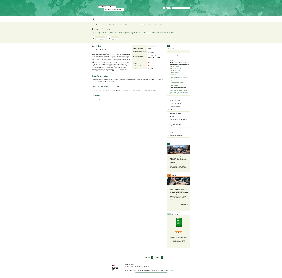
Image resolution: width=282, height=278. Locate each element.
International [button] (133, 19)
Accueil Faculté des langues (97, 24)
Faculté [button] (98, 19)
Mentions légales (164, 270)
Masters (110, 24)
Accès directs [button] (184, 19)
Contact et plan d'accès (131, 268)
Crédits (171, 270)
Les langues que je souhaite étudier (181, 8)
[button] (169, 19)
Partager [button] (147, 257)
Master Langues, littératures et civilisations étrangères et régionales (126, 24)
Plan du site (157, 270)
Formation (105, 24)
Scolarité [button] (115, 19)
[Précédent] (187, 144)
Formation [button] (106, 19)
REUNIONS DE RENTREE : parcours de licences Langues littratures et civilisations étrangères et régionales (178, 191)
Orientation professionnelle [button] (148, 19)
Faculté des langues (100, 39)
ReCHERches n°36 (178, 235)
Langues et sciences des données (150, 24)
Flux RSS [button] (157, 257)
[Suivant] (189, 144)
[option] (178, 158)
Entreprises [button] (162, 19)
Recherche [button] (123, 19)
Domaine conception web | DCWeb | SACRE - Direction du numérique (151, 272)
